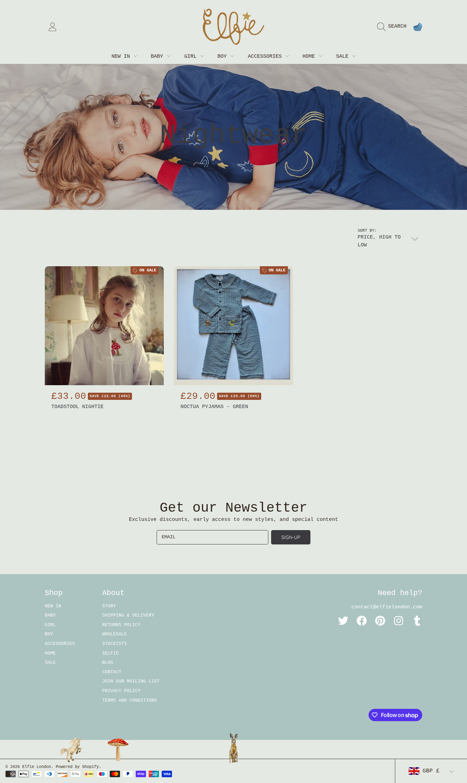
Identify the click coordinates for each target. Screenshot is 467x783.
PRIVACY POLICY (121, 690)
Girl (192, 56)
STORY (109, 606)
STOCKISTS (114, 643)
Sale (343, 56)
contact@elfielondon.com (386, 607)
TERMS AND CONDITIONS (129, 700)
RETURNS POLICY (121, 624)
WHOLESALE (114, 634)
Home (310, 56)
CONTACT (111, 672)
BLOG (107, 662)
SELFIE (110, 653)
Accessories (266, 56)
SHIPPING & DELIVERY (128, 615)
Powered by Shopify (77, 767)
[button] (393, 26)
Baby (158, 56)
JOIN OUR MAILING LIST (131, 681)
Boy (223, 56)
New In (122, 56)
